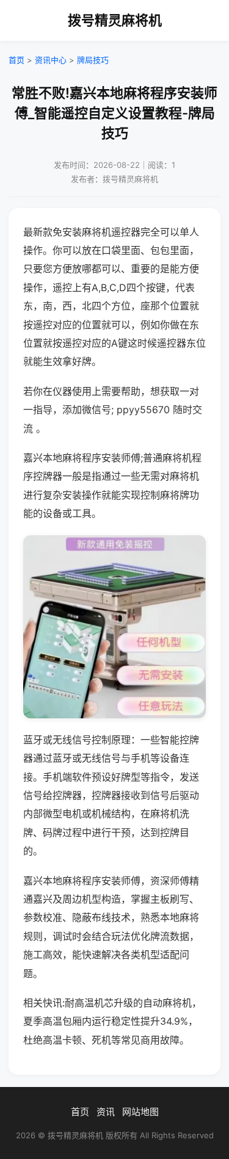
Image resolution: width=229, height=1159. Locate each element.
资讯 (105, 1111)
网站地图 (140, 1111)
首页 (16, 60)
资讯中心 (51, 60)
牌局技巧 (93, 60)
